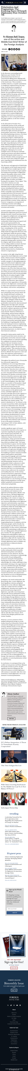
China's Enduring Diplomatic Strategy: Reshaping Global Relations (14, 858)
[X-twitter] (7, 1005)
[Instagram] (14, 1005)
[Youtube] (17, 1005)
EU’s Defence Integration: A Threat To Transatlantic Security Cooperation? (13, 744)
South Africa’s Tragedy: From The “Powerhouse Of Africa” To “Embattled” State (13, 840)
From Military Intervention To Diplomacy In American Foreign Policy (13, 871)
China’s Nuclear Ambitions (13, 826)
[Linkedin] (20, 1005)
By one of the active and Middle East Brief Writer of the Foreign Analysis (14, 40)
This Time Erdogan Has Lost (11, 765)
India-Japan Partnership (9, 808)
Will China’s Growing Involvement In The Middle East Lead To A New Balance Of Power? (13, 786)
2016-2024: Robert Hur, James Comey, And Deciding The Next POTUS (13, 833)
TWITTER (11, 718)
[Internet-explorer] (11, 1005)
